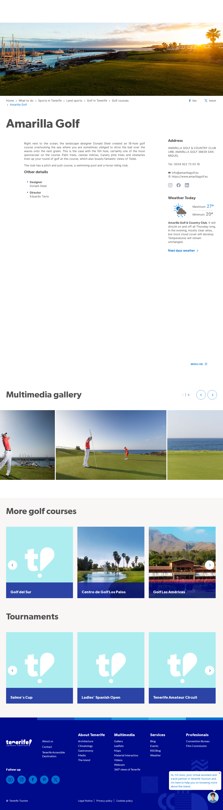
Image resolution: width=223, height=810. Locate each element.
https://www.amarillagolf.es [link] (190, 176)
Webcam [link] (119, 764)
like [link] (194, 100)
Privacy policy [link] (104, 800)
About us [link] (47, 741)
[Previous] (12, 565)
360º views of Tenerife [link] (127, 769)
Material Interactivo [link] (126, 755)
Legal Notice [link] (85, 800)
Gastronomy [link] (85, 750)
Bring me (197, 364)
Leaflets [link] (119, 745)
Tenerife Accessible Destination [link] (53, 754)
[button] (201, 395)
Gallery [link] (118, 741)
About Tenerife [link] (91, 735)
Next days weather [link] (181, 250)
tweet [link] (212, 100)
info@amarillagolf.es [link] (185, 172)
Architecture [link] (85, 741)
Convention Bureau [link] (198, 741)
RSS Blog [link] (155, 750)
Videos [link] (118, 760)
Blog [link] (153, 741)
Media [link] (82, 755)
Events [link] (154, 745)
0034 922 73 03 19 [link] (187, 164)
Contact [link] (47, 746)
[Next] (209, 565)
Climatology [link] (85, 745)
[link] (10, 100)
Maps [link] (117, 750)
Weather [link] (155, 755)
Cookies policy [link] (124, 800)
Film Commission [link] (196, 745)
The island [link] (84, 760)
